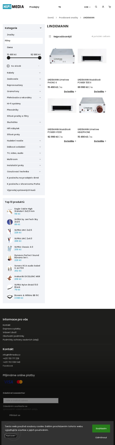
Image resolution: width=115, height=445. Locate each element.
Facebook (8, 365)
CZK (86, 7)
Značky (10, 34)
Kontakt (6, 325)
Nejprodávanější (63, 36)
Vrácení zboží (10, 332)
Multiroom (12, 159)
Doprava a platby (12, 328)
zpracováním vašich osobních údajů (20, 409)
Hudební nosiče (15, 140)
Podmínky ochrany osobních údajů (21, 339)
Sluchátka (12, 122)
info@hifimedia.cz (11, 354)
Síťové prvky (13, 134)
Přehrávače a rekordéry (19, 97)
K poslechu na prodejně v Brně (23, 177)
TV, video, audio (15, 153)
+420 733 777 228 (11, 358)
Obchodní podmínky (13, 336)
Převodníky (12, 109)
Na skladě (25, 66)
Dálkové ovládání (16, 146)
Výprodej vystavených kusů (21, 190)
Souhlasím (101, 428)
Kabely (10, 72)
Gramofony (13, 91)
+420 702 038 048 (11, 362)
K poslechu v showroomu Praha (23, 184)
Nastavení (11, 435)
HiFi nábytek (13, 128)
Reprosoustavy (15, 85)
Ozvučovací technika (18, 171)
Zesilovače (12, 79)
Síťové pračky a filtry (18, 116)
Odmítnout (101, 437)
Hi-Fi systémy (14, 103)
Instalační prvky (15, 165)
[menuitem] (35, 7)
